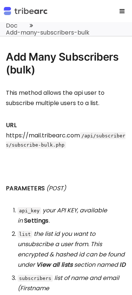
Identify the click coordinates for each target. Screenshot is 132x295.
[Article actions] (120, 29)
